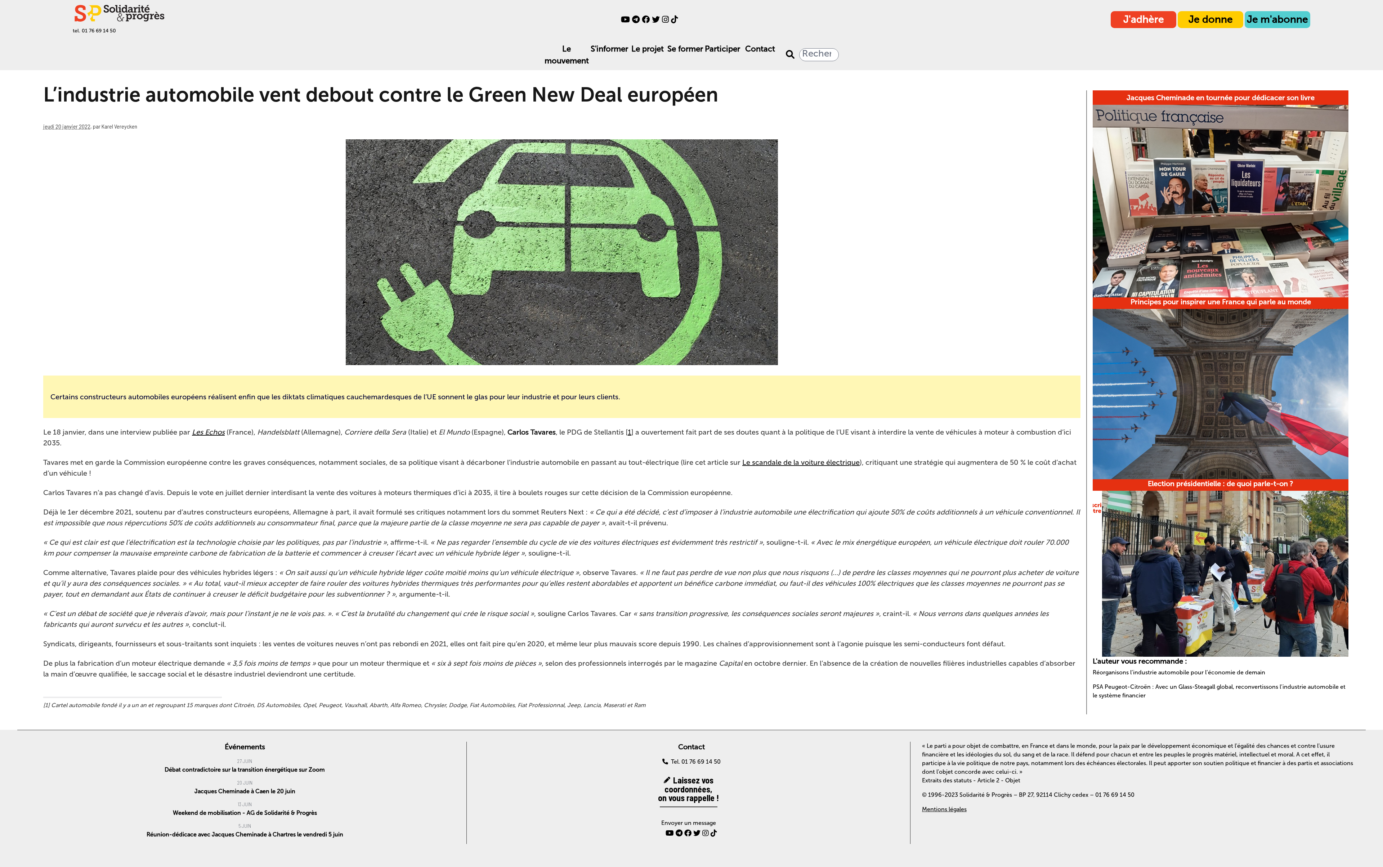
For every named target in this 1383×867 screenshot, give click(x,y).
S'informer (609, 49)
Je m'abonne (1277, 19)
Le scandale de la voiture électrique (801, 462)
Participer (722, 49)
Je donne (1211, 19)
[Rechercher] (790, 55)
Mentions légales (944, 809)
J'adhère (1143, 19)
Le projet (647, 49)
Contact (760, 49)
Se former (685, 49)
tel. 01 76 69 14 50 (94, 31)
